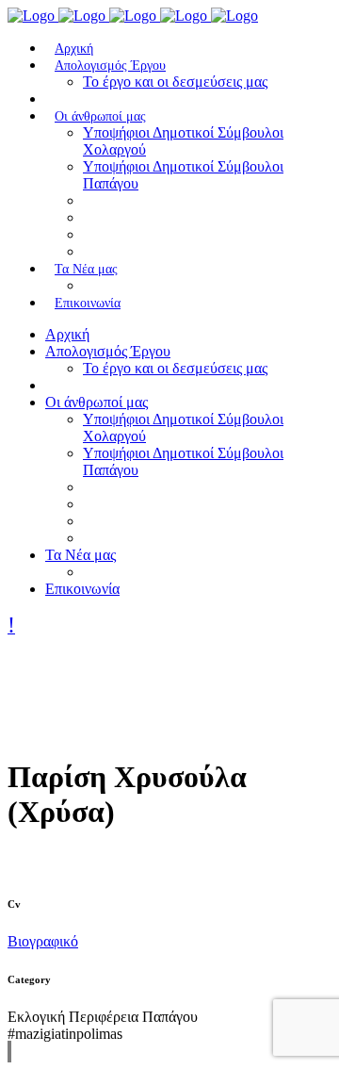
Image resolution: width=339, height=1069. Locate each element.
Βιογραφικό (43, 941)
